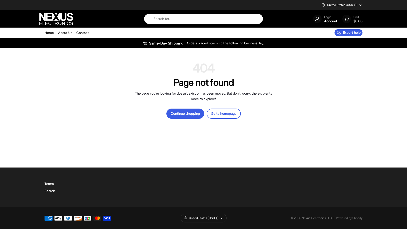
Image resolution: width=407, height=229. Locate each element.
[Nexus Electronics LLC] (56, 19)
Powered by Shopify (349, 218)
